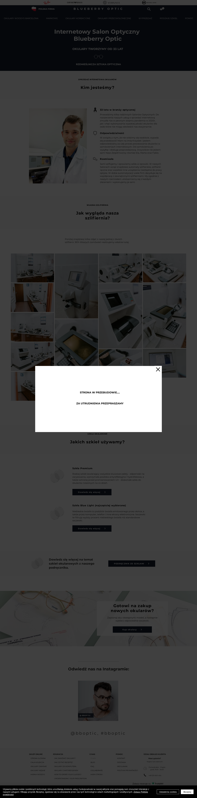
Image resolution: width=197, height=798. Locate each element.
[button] (158, 369)
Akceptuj (187, 791)
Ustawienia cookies (168, 791)
